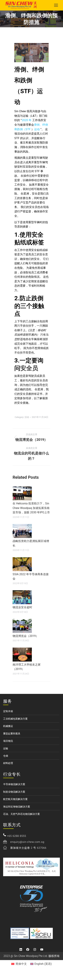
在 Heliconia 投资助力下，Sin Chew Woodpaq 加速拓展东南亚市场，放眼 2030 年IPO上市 (31, 508)
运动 (37, 129)
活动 (26, 417)
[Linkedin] (21, 949)
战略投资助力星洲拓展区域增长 (31, 543)
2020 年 (27, 120)
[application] (31, 52)
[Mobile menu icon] (55, 5)
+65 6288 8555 (16, 836)
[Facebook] (28, 949)
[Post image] (22, 493)
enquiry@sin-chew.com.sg (27, 841)
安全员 (29, 368)
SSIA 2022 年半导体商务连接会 (31, 576)
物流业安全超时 (22, 607)
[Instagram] (35, 949)
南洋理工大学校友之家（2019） (27, 667)
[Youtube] (42, 949)
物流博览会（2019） (25, 636)
